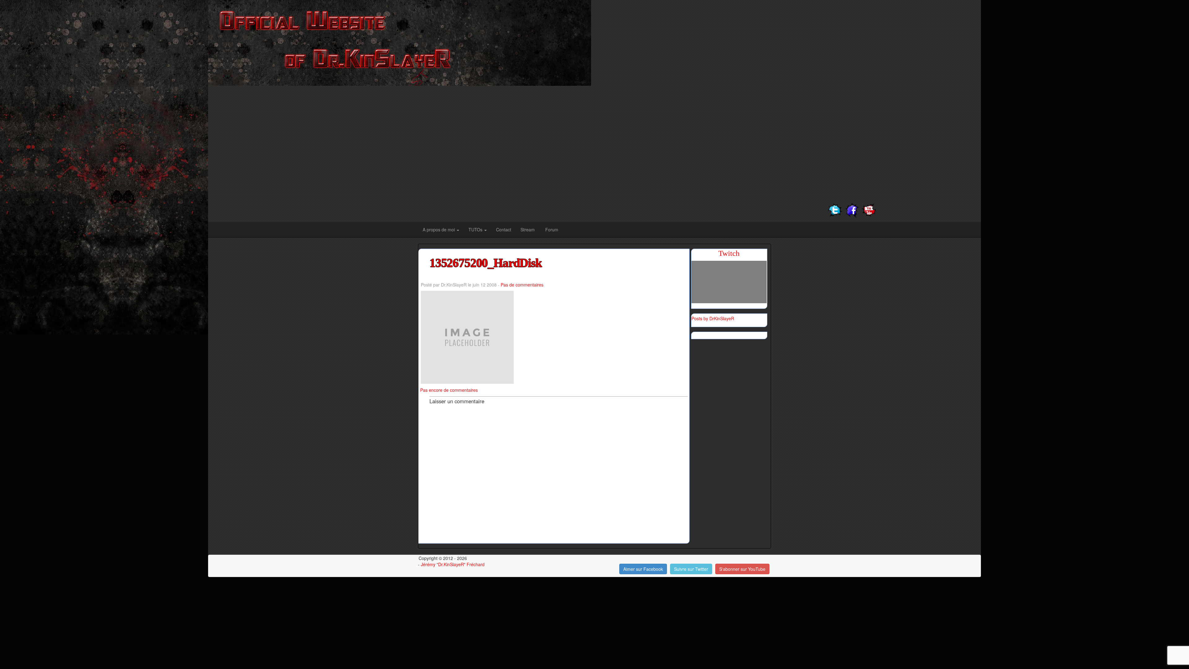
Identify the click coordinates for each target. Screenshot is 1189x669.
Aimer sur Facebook (643, 569)
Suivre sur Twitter (691, 569)
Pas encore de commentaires (449, 390)
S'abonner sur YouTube (742, 569)
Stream (528, 229)
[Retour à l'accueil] (399, 42)
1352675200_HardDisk (485, 263)
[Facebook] (851, 210)
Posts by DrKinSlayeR (712, 318)
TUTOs (476, 229)
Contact (503, 229)
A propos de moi (439, 229)
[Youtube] (869, 210)
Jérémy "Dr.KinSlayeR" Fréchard (453, 564)
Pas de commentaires (522, 285)
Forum (551, 229)
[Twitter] (834, 210)
